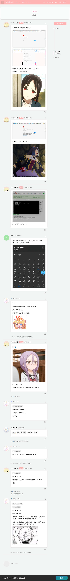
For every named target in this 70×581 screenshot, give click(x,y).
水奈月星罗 (17, 451)
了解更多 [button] (22, 578)
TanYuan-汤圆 (18, 406)
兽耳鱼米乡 (10, 2)
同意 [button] (61, 578)
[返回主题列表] (2, 2)
